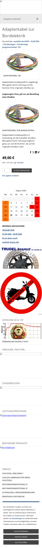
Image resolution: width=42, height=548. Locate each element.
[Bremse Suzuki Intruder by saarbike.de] (21, 258)
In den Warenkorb (22, 170)
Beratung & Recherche (13, 496)
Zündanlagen (9, 44)
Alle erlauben (21, 542)
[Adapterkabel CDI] (21, 114)
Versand (20, 163)
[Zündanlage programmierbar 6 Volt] (21, 331)
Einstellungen (21, 537)
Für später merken (10, 175)
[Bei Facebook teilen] (30, 152)
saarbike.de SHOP (21, 41)
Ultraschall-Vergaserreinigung (18, 492)
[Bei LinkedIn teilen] (36, 152)
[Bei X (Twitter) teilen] (33, 152)
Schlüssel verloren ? (12, 473)
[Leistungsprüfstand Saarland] (21, 425)
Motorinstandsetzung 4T (15, 488)
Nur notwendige (21, 531)
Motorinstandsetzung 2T (15, 484)
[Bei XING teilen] (39, 152)
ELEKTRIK (35, 41)
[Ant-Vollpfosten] (21, 455)
